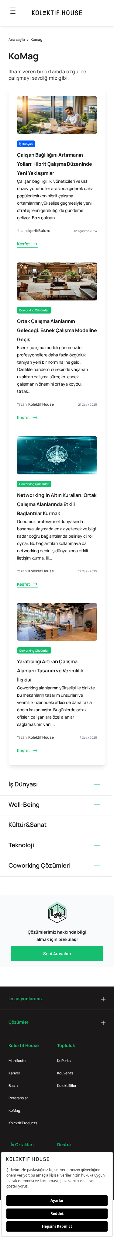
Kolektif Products (23, 1122)
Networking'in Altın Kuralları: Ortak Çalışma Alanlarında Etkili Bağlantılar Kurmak (57, 504)
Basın (13, 1085)
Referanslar (18, 1098)
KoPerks (64, 1060)
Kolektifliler (66, 1085)
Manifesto (17, 1060)
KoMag (14, 1110)
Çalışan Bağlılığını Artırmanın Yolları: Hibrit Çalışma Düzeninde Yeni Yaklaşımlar (54, 163)
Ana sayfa (17, 39)
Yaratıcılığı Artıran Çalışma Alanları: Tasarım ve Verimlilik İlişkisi (50, 670)
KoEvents (65, 1073)
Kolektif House (41, 404)
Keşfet (23, 244)
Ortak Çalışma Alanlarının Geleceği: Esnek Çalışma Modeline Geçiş (57, 330)
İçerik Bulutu (39, 230)
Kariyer (14, 1073)
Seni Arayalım (57, 953)
